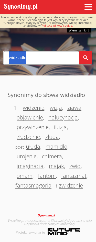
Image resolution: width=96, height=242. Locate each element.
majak (56, 166)
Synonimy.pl (21, 7)
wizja (56, 107)
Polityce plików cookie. (57, 25)
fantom (47, 175)
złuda (52, 136)
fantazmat (74, 175)
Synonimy (48, 215)
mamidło (56, 146)
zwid (75, 166)
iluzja (60, 127)
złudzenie (28, 136)
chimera (52, 156)
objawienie (30, 117)
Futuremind (64, 231)
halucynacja (63, 117)
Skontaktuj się (61, 220)
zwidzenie (71, 185)
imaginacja (30, 166)
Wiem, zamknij (79, 30)
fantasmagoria (33, 185)
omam (25, 175)
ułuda (33, 146)
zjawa (74, 107)
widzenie (33, 107)
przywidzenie (33, 127)
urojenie (27, 156)
